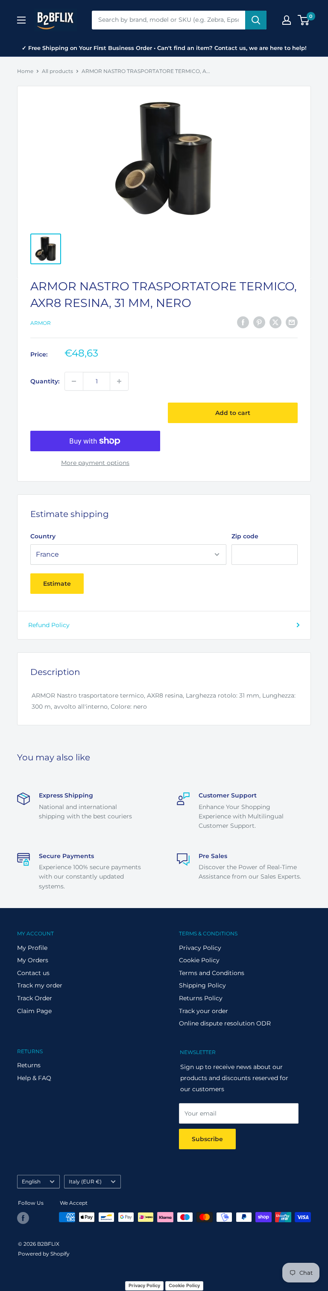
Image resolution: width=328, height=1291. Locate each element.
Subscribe (207, 1139)
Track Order (34, 998)
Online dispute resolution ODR (225, 1023)
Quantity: (44, 381)
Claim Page (34, 1011)
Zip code (244, 536)
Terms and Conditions (211, 973)
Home (25, 71)
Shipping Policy (202, 985)
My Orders (32, 960)
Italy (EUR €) (85, 1181)
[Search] (255, 20)
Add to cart (232, 413)
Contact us (33, 973)
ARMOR (40, 323)
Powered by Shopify (44, 1253)
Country (43, 536)
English (31, 1181)
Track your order (203, 1011)
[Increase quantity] (119, 381)
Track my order (39, 985)
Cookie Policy (199, 960)
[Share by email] (292, 322)
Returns (29, 1065)
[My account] (286, 20)
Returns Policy (201, 998)
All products (57, 71)
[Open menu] (21, 20)
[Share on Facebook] (243, 322)
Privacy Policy (200, 948)
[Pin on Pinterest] (259, 322)
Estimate (57, 583)
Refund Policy (49, 625)
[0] (304, 20)
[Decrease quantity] (74, 381)
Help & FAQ (34, 1078)
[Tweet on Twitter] (275, 322)
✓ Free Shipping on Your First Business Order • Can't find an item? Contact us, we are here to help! (164, 47)
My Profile (32, 948)
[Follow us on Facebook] (23, 1218)
